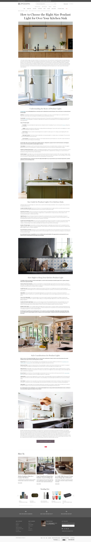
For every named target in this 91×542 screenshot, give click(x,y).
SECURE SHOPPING (18, 531)
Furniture (29, 8)
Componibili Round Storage (23, 502)
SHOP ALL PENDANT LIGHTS (45, 441)
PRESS (29, 527)
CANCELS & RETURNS (19, 527)
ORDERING (17, 524)
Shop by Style (37, 6)
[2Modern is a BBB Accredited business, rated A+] (64, 540)
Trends (50, 6)
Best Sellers (44, 6)
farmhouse (29, 362)
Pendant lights (23, 111)
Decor (48, 8)
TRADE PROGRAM (30, 524)
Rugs (45, 8)
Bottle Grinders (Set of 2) (45, 502)
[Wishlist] (69, 3)
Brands (54, 6)
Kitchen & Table (61, 8)
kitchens (64, 125)
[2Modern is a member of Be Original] (56, 539)
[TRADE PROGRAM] (49, 524)
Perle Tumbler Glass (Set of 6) (56, 502)
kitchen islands (25, 119)
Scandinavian (64, 361)
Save (46, 446)
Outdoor (40, 8)
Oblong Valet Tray (32, 502)
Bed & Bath (54, 8)
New (24, 8)
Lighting (34, 8)
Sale (66, 8)
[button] (72, 3)
